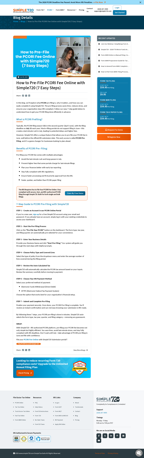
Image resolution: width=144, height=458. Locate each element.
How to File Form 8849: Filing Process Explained (116, 72)
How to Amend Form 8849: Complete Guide (116, 66)
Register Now (114, 137)
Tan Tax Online (19, 407)
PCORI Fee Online (31, 340)
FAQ (36, 403)
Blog (76, 416)
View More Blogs (79, 350)
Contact (77, 411)
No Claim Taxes (40, 420)
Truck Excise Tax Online (22, 411)
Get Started (119, 12)
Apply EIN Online (60, 424)
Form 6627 (58, 411)
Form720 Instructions (41, 411)
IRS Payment (59, 420)
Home (15, 21)
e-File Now (98, 2)
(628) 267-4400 (103, 9)
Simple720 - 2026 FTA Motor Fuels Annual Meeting (116, 49)
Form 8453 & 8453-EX (61, 416)
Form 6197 (58, 407)
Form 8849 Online (20, 420)
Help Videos (39, 407)
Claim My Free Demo (75, 193)
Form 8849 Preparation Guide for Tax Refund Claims (116, 61)
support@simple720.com (102, 11)
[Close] (140, 2)
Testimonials (79, 407)
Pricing (81, 10)
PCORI (49, 10)
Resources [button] (71, 10)
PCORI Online (19, 403)
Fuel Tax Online (19, 416)
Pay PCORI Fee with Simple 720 (28, 344)
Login (117, 7)
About (77, 403)
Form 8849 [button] (60, 10)
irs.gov (57, 403)
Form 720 (40, 10)
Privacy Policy (113, 453)
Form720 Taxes (40, 424)
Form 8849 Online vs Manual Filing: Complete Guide (116, 55)
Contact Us (90, 10)
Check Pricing (23, 373)
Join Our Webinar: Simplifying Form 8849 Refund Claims (116, 44)
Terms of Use (100, 453)
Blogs (23, 21)
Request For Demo (115, 130)
